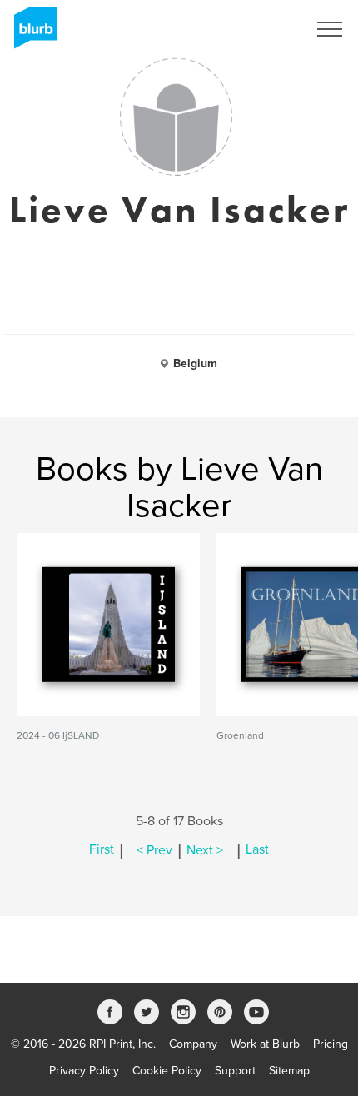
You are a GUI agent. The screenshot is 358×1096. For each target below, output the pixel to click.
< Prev (154, 850)
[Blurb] (30, 33)
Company (193, 1044)
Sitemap (289, 1071)
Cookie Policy (166, 1071)
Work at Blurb (265, 1044)
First (101, 850)
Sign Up (264, 29)
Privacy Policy (84, 1071)
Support (235, 1071)
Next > (204, 850)
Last (257, 850)
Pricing (330, 1044)
